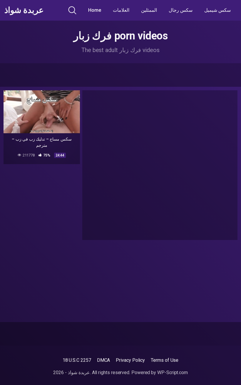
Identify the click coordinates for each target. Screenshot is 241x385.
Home (94, 10)
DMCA (103, 360)
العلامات (121, 10)
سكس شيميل (217, 10)
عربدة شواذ (24, 10)
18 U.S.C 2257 (77, 360)
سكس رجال (181, 10)
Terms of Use (164, 360)
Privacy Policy (130, 360)
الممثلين (149, 10)
